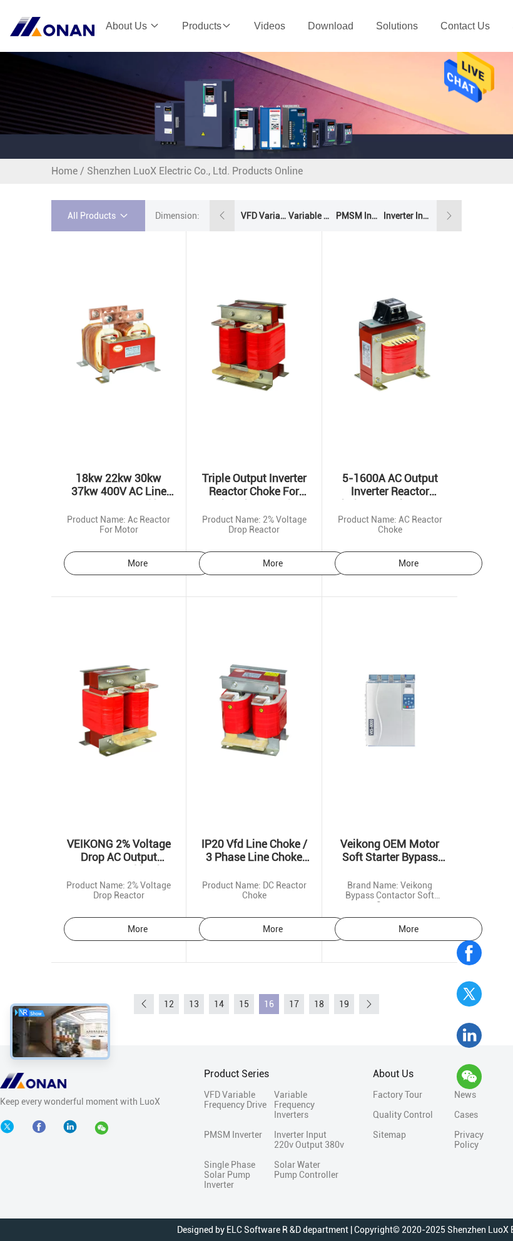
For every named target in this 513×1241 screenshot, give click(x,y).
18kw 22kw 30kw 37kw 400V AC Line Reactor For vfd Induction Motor (118, 497)
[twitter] (469, 994)
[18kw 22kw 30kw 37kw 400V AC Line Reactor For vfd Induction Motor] (118, 343)
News (465, 1095)
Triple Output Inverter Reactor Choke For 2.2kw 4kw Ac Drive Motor (254, 497)
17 (294, 1004)
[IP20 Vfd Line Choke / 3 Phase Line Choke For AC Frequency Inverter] (253, 709)
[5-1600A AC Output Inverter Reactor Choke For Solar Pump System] (390, 343)
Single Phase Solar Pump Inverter (229, 1175)
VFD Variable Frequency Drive (263, 216)
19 (344, 1004)
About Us (128, 26)
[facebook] (42, 1127)
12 (169, 1004)
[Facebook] (469, 952)
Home (64, 171)
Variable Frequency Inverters (310, 216)
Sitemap (389, 1135)
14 (219, 1004)
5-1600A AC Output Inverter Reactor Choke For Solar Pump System (390, 497)
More (138, 563)
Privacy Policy (469, 1140)
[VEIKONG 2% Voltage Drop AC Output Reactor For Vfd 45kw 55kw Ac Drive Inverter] (118, 709)
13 (194, 1004)
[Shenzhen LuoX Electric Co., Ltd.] (33, 1080)
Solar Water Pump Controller (306, 1170)
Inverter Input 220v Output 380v (406, 216)
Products (201, 26)
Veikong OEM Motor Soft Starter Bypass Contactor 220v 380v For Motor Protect (389, 863)
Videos (269, 26)
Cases (466, 1115)
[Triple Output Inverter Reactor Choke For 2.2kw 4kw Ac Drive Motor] (253, 343)
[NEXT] (369, 1004)
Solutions (397, 26)
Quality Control (403, 1115)
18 (319, 1004)
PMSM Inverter (358, 216)
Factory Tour (397, 1095)
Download (330, 26)
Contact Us (465, 26)
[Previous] (144, 1004)
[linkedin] (469, 1035)
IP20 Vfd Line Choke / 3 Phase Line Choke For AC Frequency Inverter (254, 863)
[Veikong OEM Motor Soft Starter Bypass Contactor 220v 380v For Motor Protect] (390, 709)
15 (244, 1004)
